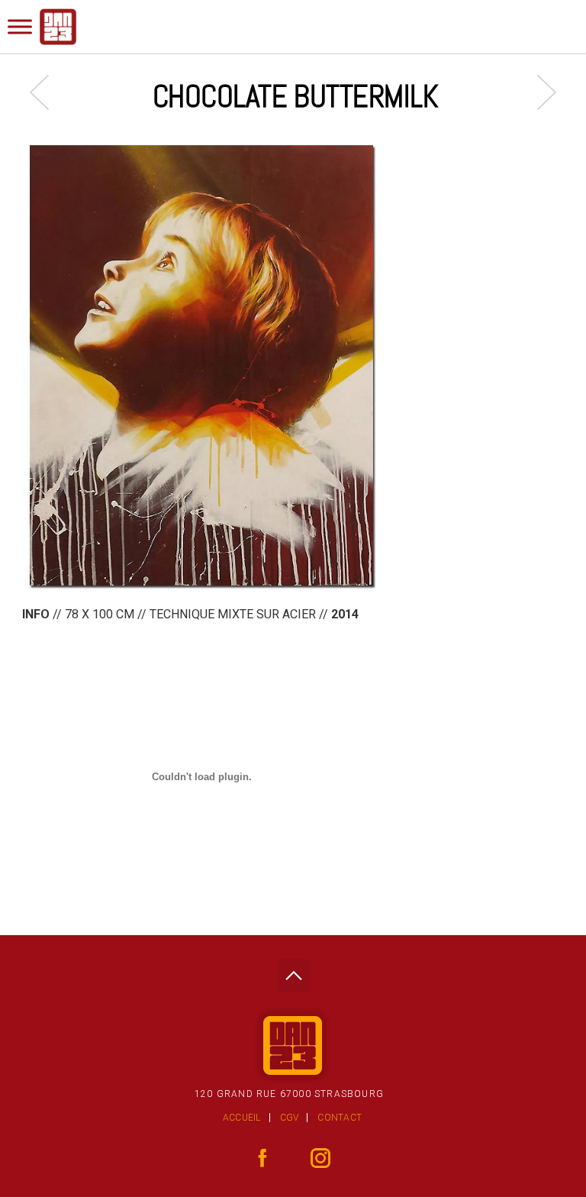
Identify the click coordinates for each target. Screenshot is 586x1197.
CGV (289, 1117)
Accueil (242, 1117)
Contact (339, 1117)
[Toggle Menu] (20, 26)
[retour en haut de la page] (293, 971)
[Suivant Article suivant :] (539, 92)
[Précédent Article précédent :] (47, 92)
